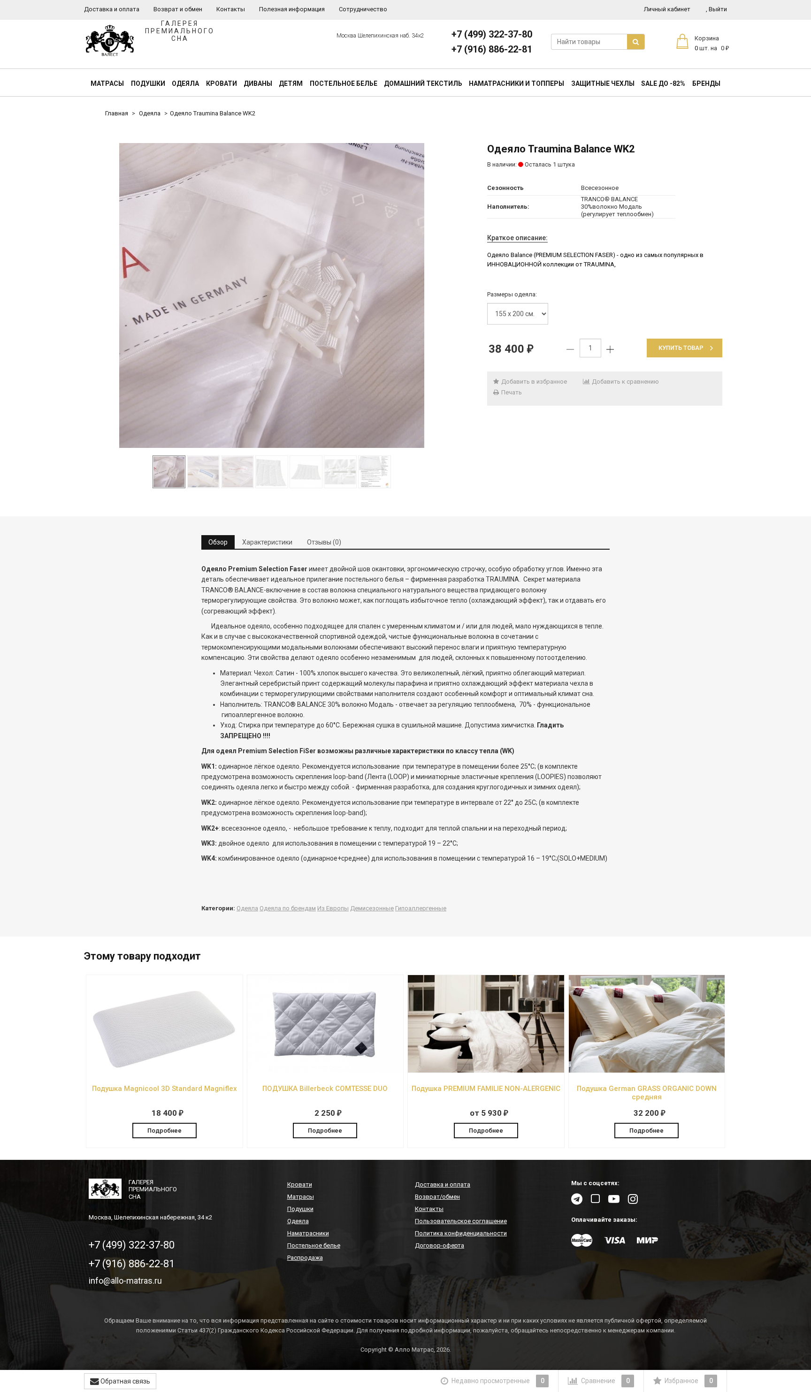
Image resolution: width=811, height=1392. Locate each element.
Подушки (148, 83)
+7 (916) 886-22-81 (491, 49)
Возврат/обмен (437, 1196)
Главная (116, 113)
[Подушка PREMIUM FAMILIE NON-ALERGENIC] (486, 1070)
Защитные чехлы (603, 83)
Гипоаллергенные (420, 908)
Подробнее (164, 1130)
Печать (511, 392)
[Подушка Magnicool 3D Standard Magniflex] (164, 1070)
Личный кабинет (667, 9)
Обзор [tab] (218, 542)
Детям (291, 83)
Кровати (221, 83)
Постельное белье (343, 83)
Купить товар (681, 347)
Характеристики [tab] (267, 542)
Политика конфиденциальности (461, 1233)
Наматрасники (308, 1233)
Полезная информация (292, 9)
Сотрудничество (363, 9)
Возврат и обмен (177, 9)
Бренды (706, 83)
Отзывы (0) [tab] (324, 542)
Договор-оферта (439, 1245)
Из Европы (333, 908)
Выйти (716, 9)
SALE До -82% (663, 83)
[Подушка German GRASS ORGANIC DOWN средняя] (647, 1070)
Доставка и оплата (111, 9)
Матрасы (107, 83)
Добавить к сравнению (624, 381)
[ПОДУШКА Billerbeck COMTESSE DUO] (325, 1070)
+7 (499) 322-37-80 (491, 34)
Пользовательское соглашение (461, 1221)
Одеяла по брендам (288, 908)
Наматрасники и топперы (516, 83)
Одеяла (185, 83)
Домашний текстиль (423, 83)
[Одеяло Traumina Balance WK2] (271, 295)
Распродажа (305, 1257)
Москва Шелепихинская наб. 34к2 (380, 35)
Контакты (230, 9)
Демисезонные (372, 908)
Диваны (258, 83)
